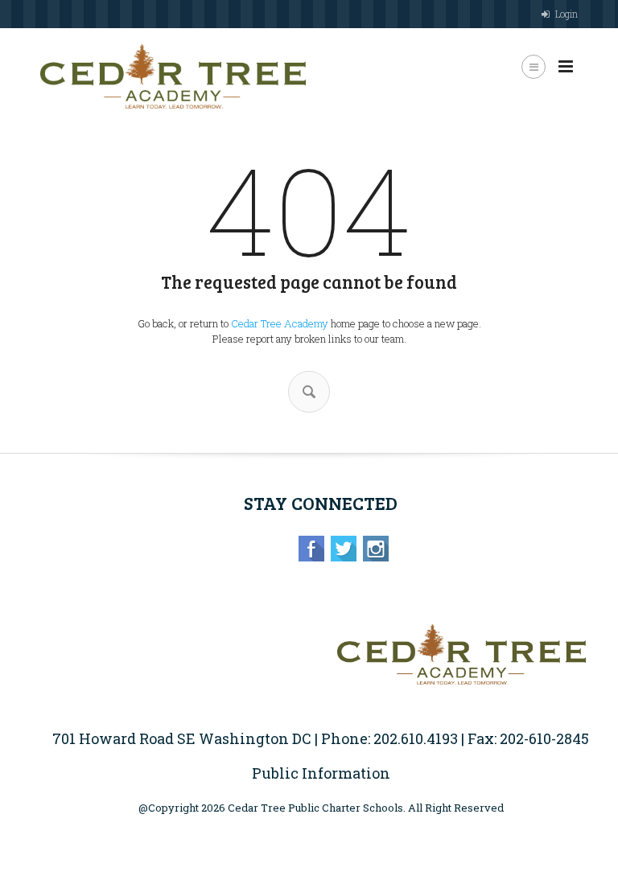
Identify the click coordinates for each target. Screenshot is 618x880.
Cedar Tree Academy (279, 323)
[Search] (309, 392)
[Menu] (566, 67)
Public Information (321, 773)
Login (566, 13)
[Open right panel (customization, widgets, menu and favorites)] (533, 67)
